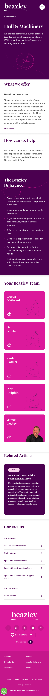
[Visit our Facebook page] (8, 628)
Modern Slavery (37, 679)
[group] (24, 489)
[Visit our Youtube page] (32, 628)
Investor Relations (33, 662)
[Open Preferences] (4, 691)
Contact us (8, 667)
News (28, 667)
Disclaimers (25, 679)
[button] (42, 7)
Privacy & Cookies (24, 685)
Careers (7, 656)
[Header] (15, 7)
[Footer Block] (24, 616)
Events (29, 656)
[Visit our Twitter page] (24, 628)
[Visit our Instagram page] (41, 628)
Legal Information (12, 679)
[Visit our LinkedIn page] (16, 628)
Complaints (9, 662)
